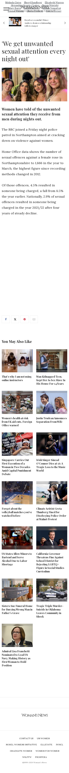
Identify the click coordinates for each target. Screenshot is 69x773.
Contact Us (26, 738)
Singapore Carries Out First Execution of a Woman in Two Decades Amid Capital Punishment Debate (16, 467)
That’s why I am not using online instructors (16, 378)
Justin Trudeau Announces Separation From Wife (51, 420)
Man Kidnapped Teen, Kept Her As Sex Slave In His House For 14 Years (50, 380)
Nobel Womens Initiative (21, 744)
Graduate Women (21, 751)
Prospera (41, 757)
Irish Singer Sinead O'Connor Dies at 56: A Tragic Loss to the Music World (50, 465)
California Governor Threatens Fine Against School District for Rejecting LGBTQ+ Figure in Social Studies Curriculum (50, 562)
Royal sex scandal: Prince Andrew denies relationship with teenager (37, 23)
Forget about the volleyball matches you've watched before (17, 512)
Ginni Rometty (32, 8)
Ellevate (46, 744)
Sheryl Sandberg (33, 2)
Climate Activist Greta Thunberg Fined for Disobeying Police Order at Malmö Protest (51, 514)
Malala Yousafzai (52, 8)
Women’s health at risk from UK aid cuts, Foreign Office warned (17, 422)
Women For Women (47, 751)
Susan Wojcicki (50, 5)
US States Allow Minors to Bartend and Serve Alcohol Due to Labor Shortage (17, 559)
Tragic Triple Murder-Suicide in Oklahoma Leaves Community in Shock (49, 611)
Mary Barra (14, 8)
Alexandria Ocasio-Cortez (25, 5)
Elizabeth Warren (54, 2)
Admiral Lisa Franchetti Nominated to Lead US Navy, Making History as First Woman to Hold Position (16, 658)
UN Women (43, 738)
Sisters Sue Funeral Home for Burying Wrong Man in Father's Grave (17, 609)
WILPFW (26, 757)
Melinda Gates (13, 2)
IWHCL (59, 744)
